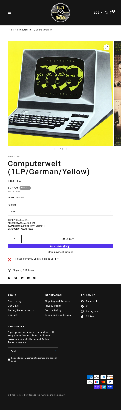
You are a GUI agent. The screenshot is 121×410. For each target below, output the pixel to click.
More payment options (60, 252)
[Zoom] (106, 47)
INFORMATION (53, 295)
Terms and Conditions (58, 315)
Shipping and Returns (57, 301)
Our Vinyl (13, 305)
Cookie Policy (53, 310)
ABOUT (12, 295)
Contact (12, 315)
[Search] (106, 12)
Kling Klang (14, 157)
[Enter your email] (55, 351)
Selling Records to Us (21, 310)
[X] (16, 278)
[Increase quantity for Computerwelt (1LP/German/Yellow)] (19, 239)
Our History (15, 301)
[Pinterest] (23, 278)
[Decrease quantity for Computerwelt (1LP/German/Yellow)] (10, 239)
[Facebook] (10, 278)
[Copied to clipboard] (35, 278)
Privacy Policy (53, 305)
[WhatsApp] (29, 278)
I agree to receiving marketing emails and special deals (34, 359)
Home (11, 30)
